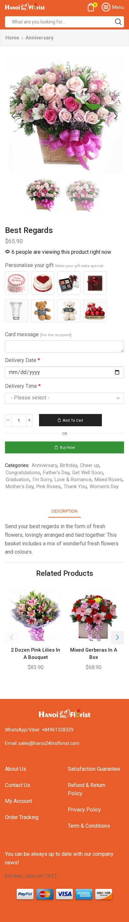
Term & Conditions (89, 826)
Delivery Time (23, 386)
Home (12, 38)
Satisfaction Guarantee (94, 769)
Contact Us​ (17, 785)
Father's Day (56, 473)
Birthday (68, 465)
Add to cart (73, 420)
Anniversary (39, 38)
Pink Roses (48, 486)
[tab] (64, 511)
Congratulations (23, 473)
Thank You (75, 486)
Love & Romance (73, 480)
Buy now (67, 447)
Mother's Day (19, 486)
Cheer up (89, 465)
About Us (15, 769)
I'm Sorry (42, 480)
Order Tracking (21, 817)
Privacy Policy (84, 810)
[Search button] (118, 22)
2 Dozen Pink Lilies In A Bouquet (35, 653)
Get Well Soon (87, 473)
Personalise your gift (54, 265)
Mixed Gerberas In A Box (93, 653)
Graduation (17, 480)
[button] (13, 116)
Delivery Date (22, 360)
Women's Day (104, 486)
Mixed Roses (108, 480)
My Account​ (18, 801)
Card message (38, 334)
